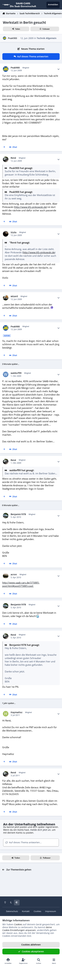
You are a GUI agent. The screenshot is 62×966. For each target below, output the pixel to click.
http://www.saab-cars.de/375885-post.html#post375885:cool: (21, 584)
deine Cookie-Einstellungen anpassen (27, 929)
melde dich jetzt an (40, 829)
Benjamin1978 (18, 514)
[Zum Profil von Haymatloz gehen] (5, 713)
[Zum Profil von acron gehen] (5, 576)
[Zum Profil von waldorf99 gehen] (5, 374)
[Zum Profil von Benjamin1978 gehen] (5, 515)
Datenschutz (12, 911)
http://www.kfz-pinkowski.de (30, 207)
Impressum (50, 911)
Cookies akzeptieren (33, 951)
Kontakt (26, 911)
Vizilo (14, 232)
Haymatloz (16, 712)
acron (14, 574)
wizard (14, 296)
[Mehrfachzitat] (4, 147)
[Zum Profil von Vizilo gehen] (5, 234)
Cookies (37, 911)
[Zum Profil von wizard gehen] (5, 297)
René (13, 158)
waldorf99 (16, 373)
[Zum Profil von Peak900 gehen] (4, 38)
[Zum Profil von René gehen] (5, 159)
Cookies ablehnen (31, 944)
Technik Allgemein (46, 38)
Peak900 (12, 38)
